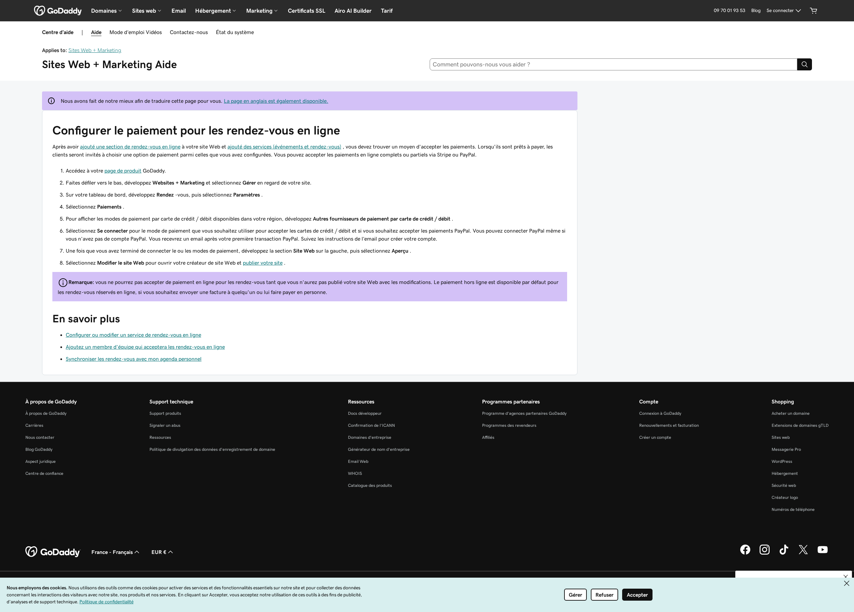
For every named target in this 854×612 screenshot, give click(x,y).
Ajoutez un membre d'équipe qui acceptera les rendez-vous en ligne (145, 346)
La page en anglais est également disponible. (276, 100)
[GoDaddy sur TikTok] (784, 553)
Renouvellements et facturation (669, 425)
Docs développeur (365, 413)
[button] (846, 577)
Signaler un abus (164, 425)
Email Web (358, 461)
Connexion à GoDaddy (660, 413)
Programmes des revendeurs (509, 425)
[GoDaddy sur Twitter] (803, 553)
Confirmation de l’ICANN (371, 425)
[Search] (804, 64)
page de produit (122, 170)
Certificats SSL (306, 11)
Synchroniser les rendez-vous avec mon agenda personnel (133, 358)
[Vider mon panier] (813, 10)
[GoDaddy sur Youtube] (823, 553)
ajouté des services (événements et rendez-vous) (284, 146)
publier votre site (263, 262)
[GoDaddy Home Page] (53, 552)
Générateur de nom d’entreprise (379, 449)
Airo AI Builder (353, 11)
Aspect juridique (40, 461)
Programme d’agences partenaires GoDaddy (524, 413)
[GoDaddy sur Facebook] (745, 553)
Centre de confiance (44, 473)
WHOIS (355, 473)
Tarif (387, 11)
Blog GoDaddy (38, 449)
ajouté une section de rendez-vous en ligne (130, 146)
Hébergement (785, 473)
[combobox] (614, 64)
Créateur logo (785, 497)
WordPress (782, 461)
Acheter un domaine (791, 413)
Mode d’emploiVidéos (135, 32)
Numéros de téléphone (793, 509)
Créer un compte (655, 437)
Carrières (34, 425)
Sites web (781, 437)
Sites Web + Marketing (94, 50)
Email (178, 11)
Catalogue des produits (370, 485)
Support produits (165, 413)
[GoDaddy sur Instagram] (765, 553)
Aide (96, 32)
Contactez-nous (189, 32)
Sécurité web (784, 485)
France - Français (112, 552)
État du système (235, 32)
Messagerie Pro (786, 449)
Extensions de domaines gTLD (800, 425)
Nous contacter (39, 437)
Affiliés (488, 437)
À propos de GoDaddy (45, 413)
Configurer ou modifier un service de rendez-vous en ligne (133, 334)
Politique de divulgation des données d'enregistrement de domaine (212, 449)
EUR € (158, 552)
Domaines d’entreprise (369, 437)
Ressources (160, 437)
